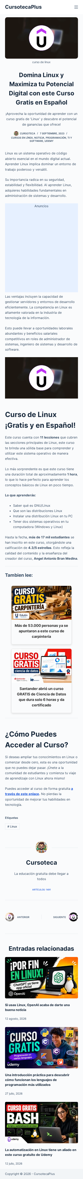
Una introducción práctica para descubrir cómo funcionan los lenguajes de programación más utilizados (37, 1080)
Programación (56, 137)
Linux (12, 826)
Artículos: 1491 (41, 889)
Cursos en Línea (22, 137)
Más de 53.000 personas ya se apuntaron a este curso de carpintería (41, 631)
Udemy (49, 140)
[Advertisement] (41, 250)
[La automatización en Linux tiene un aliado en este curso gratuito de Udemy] (41, 1122)
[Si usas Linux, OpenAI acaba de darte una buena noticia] (41, 977)
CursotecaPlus (23, 7)
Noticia (39, 137)
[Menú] (76, 7)
